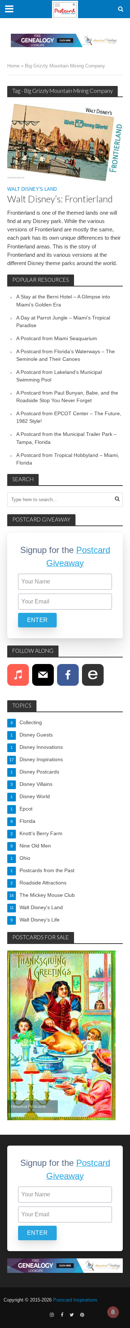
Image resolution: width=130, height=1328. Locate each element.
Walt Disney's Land (32, 189)
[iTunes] (18, 675)
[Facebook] (68, 675)
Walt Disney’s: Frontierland (60, 198)
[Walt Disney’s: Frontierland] (65, 142)
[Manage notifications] (113, 1312)
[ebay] (93, 675)
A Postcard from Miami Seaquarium (56, 338)
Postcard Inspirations (75, 1300)
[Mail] (43, 675)
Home (13, 66)
